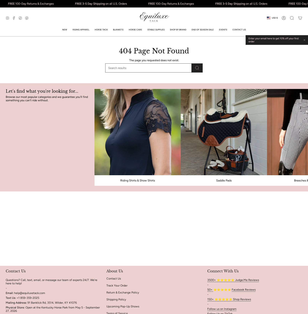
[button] (81, 30)
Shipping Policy (116, 299)
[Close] (304, 40)
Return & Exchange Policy (122, 292)
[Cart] (300, 18)
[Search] (197, 68)
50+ (210, 289)
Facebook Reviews (244, 289)
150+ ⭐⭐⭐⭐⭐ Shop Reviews (229, 299)
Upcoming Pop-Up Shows (122, 306)
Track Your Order (116, 285)
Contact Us (113, 278)
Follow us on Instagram (222, 309)
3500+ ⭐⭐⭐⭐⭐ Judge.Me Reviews (233, 280)
